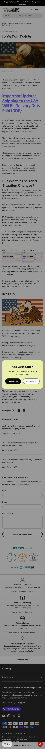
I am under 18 (31, 381)
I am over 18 (13, 381)
